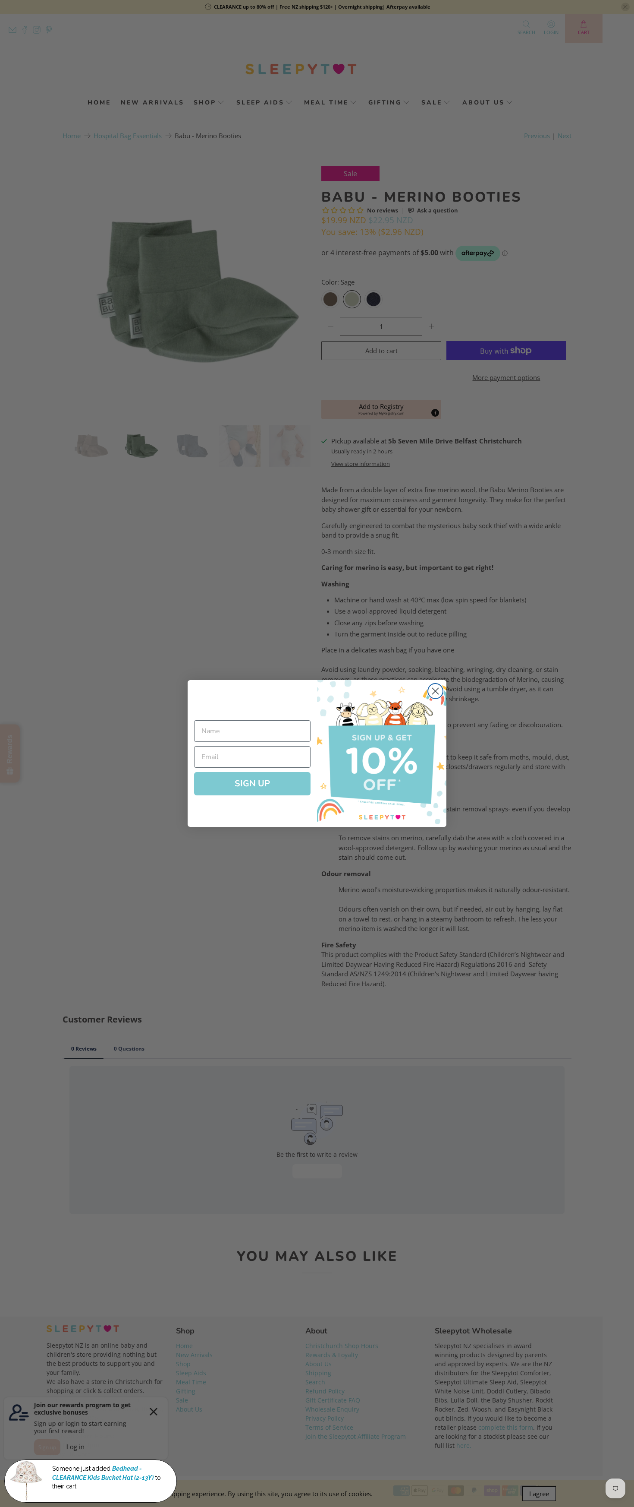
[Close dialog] (435, 691)
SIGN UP (252, 783)
